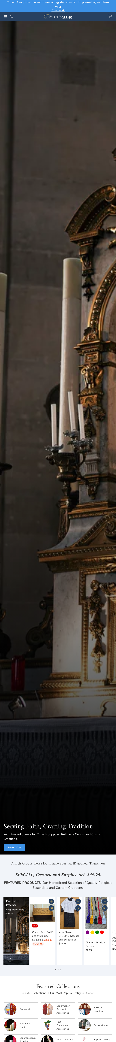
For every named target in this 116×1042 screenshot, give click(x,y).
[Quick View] (51, 908)
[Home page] (10, 959)
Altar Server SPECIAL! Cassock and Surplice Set (69, 936)
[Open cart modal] (110, 16)
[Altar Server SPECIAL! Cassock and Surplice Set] (69, 913)
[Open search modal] (11, 16)
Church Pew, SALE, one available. (42, 934)
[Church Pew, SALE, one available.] (42, 913)
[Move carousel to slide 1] (55, 969)
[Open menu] (5, 16)
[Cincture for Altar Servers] (96, 913)
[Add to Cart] (51, 901)
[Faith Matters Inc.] (58, 16)
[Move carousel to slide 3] (60, 969)
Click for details (58, 10)
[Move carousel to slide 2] (58, 969)
